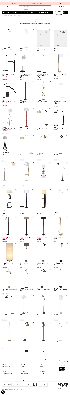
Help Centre (23, 361)
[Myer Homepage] (6, 6)
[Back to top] (67, 392)
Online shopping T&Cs (23, 380)
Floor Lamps (20, 15)
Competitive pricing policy (13, 380)
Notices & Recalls (24, 375)
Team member (64, 380)
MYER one (41, 361)
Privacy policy (58, 380)
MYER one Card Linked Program (7, 373)
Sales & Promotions (24, 373)
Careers (41, 364)
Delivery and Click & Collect (6, 366)
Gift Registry (23, 371)
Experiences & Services (25, 368)
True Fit (3, 369)
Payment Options (5, 362)
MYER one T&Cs (40, 380)
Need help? (3, 392)
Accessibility (23, 376)
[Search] (50, 6)
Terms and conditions (32, 380)
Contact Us (23, 364)
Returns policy (5, 380)
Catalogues (4, 371)
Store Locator (23, 366)
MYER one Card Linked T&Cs (49, 380)
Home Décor (6, 15)
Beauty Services (23, 369)
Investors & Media (43, 368)
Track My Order (4, 361)
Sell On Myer (42, 373)
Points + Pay (4, 364)
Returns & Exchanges (5, 368)
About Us (41, 366)
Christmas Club (43, 371)
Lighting (9, 15)
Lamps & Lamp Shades (14, 15)
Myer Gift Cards (43, 362)
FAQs (22, 362)
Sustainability (42, 369)
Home (2, 15)
